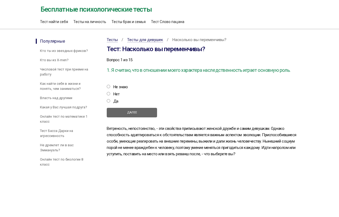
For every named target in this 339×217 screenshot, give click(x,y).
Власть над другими (56, 98)
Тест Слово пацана (167, 22)
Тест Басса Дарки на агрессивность (56, 133)
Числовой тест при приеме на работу (64, 71)
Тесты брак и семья (128, 22)
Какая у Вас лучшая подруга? (63, 107)
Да (115, 101)
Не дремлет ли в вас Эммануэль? (57, 147)
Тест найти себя (54, 22)
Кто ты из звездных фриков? (64, 51)
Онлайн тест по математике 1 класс (63, 118)
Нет (116, 94)
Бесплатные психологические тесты (96, 9)
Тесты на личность (89, 22)
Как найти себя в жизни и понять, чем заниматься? (60, 86)
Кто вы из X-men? (54, 60)
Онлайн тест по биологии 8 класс (61, 161)
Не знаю (120, 87)
